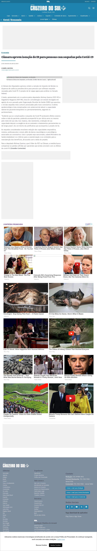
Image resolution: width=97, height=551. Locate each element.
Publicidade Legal (39, 491)
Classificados (84, 16)
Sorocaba (14, 16)
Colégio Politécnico (39, 527)
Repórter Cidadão (39, 493)
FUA (35, 520)
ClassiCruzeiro (38, 501)
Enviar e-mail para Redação (75, 488)
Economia (5, 499)
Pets (4, 517)
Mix (4, 513)
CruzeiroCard (38, 503)
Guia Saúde (6, 505)
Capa (8, 16)
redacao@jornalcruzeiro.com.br (10, 70)
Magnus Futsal (7, 511)
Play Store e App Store (73, 516)
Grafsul (36, 509)
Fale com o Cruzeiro (40, 483)
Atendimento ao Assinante (41, 485)
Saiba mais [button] (61, 539)
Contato (93, 1)
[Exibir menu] (93, 8)
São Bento (6, 529)
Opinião (31, 16)
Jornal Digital (44, 19)
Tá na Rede (6, 531)
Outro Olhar (6, 525)
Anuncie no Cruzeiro (40, 487)
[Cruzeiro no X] (81, 507)
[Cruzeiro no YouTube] (76, 507)
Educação (5, 493)
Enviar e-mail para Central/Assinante (78, 492)
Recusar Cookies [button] (41, 545)
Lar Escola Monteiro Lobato (42, 529)
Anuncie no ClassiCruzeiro (41, 489)
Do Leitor (5, 491)
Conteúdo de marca (60, 16)
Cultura (39, 16)
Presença (5, 527)
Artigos (5, 477)
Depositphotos (38, 511)
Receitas (5, 519)
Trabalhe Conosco (39, 495)
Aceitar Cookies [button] (55, 545)
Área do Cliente (5, 1)
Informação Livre (7, 507)
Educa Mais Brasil (8, 495)
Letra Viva (5, 509)
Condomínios (6, 487)
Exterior (5, 503)
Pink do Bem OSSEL (39, 515)
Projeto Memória (39, 475)
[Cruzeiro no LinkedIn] (86, 507)
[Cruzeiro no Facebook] (67, 507)
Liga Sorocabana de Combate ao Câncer (45, 531)
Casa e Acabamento (8, 483)
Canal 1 (5, 481)
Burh (35, 513)
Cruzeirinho (6, 489)
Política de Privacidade (40, 477)
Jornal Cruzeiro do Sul (48, 8)
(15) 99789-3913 (78, 477)
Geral (23, 16)
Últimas (54, 19)
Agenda (5, 475)
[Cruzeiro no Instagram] (72, 507)
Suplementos (72, 16)
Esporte (48, 16)
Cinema (5, 485)
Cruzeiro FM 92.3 (39, 505)
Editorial (5, 501)
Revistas (5, 521)
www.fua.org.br (38, 525)
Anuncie (87, 1)
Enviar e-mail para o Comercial (76, 497)
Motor (4, 515)
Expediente (37, 473)
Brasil (4, 479)
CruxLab (36, 507)
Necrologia (6, 523)
